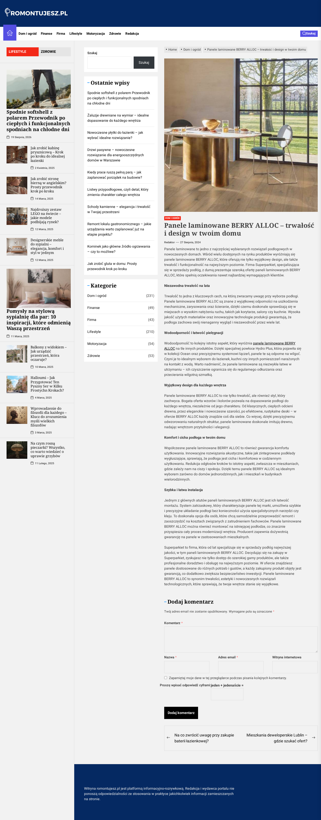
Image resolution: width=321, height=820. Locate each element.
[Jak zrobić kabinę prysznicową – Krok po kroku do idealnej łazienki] (17, 154)
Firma (61, 33)
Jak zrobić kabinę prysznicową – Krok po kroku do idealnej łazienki (48, 154)
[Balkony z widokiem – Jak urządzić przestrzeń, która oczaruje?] (17, 353)
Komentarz (173, 623)
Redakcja (132, 33)
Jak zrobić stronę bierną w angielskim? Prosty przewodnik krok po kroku (48, 184)
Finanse (46, 33)
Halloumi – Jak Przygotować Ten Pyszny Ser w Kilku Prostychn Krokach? (47, 383)
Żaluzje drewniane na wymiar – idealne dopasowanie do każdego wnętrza (118, 118)
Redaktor (169, 242)
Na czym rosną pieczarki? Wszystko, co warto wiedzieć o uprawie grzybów (48, 449)
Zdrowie (115, 33)
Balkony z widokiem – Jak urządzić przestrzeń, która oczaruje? (49, 353)
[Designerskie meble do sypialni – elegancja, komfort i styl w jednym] (17, 246)
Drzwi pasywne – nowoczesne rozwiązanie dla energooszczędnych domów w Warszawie (115, 155)
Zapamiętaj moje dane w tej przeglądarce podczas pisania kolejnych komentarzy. (228, 678)
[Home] (9, 34)
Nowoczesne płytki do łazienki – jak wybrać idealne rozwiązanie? (115, 135)
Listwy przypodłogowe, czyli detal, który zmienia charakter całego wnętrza (117, 192)
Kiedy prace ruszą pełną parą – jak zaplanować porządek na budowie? (114, 175)
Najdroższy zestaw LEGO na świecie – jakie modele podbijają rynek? (46, 215)
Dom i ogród (27, 33)
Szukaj (92, 53)
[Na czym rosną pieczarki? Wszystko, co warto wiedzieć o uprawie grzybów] (17, 450)
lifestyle (17, 51)
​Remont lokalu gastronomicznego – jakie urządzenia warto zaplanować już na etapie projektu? (119, 229)
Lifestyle (75, 33)
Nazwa (170, 657)
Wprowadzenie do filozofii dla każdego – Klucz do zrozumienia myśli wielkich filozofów (49, 416)
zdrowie (48, 51)
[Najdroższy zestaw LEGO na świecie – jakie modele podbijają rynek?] (17, 216)
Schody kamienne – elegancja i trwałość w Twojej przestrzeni (118, 209)
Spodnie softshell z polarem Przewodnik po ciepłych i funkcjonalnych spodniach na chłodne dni (38, 120)
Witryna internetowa (286, 657)
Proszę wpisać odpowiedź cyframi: (185, 685)
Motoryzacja (95, 33)
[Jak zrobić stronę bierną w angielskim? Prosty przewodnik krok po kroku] (17, 185)
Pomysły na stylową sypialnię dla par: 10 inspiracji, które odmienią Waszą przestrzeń (39, 319)
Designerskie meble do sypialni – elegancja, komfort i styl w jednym (47, 246)
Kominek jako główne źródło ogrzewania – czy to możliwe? (118, 249)
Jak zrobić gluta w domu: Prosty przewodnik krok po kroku (112, 266)
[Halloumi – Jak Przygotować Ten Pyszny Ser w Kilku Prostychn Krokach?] (17, 384)
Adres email (228, 657)
